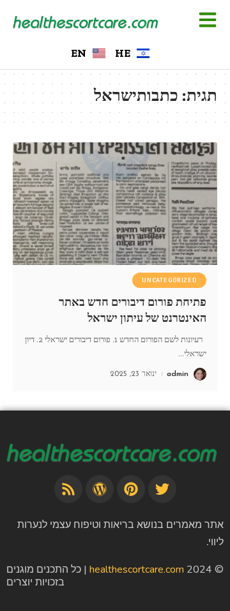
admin (177, 374)
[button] (207, 21)
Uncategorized (169, 280)
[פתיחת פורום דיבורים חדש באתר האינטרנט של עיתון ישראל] (115, 203)
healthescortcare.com (136, 569)
